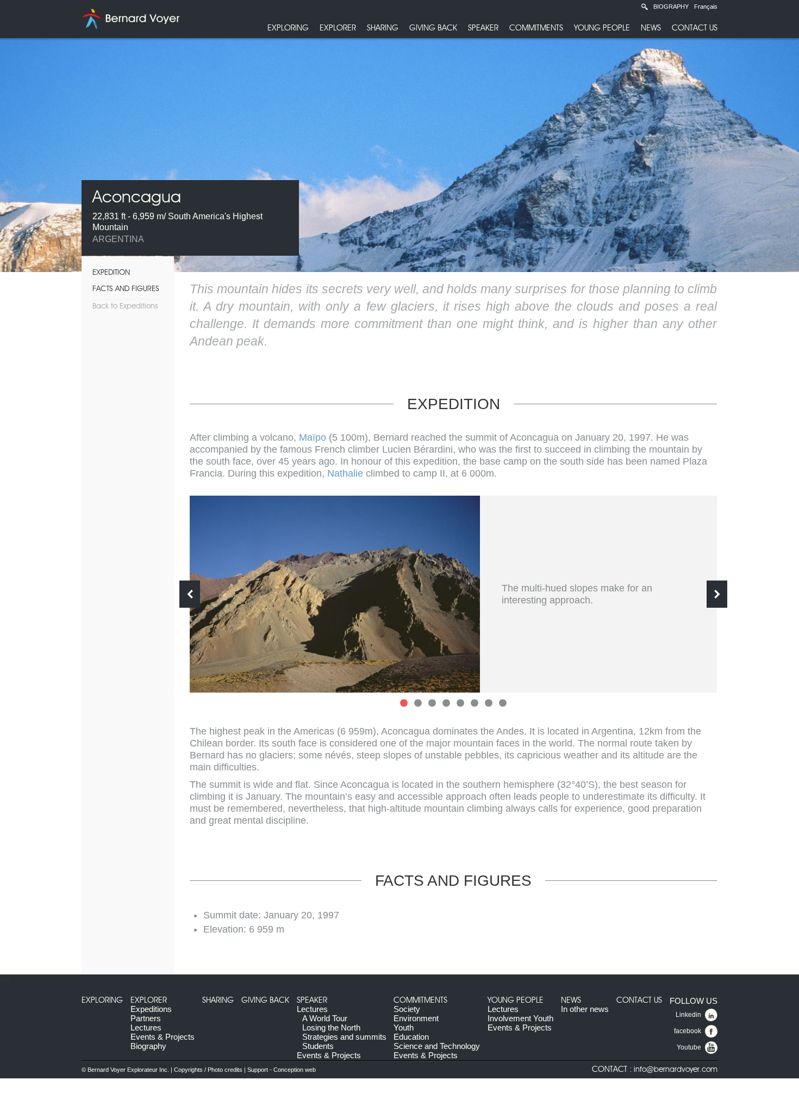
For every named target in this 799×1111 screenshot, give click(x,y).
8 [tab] (502, 703)
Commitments (536, 28)
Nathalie (345, 473)
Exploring (288, 28)
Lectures (145, 1027)
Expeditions (151, 1009)
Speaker (483, 28)
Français (705, 6)
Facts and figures (125, 289)
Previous (189, 594)
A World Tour (324, 1018)
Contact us (694, 28)
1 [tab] (403, 703)
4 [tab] (446, 703)
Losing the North (331, 1027)
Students (318, 1046)
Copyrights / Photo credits (208, 1069)
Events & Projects (162, 1036)
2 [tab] (418, 703)
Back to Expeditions (125, 306)
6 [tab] (474, 703)
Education (411, 1036)
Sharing (382, 28)
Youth (404, 1027)
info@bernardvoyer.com (675, 1069)
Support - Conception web (281, 1069)
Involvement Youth (520, 1018)
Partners (145, 1018)
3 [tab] (432, 703)
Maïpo (312, 437)
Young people (602, 28)
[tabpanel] (453, 594)
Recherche (644, 6)
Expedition (111, 272)
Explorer (338, 28)
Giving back (433, 28)
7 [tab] (488, 703)
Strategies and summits (344, 1036)
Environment (416, 1018)
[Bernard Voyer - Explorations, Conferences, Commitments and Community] (130, 19)
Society (407, 1009)
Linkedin (688, 1015)
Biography (671, 6)
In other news (585, 1009)
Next (717, 594)
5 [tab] (460, 703)
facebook (687, 1031)
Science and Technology (437, 1046)
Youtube (689, 1047)
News (651, 28)
